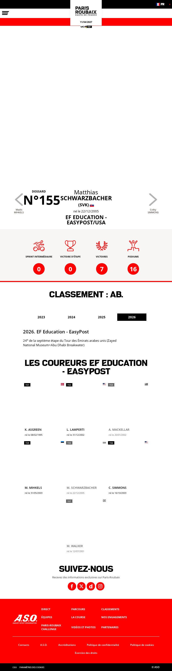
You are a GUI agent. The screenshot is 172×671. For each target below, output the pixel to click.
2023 (41, 317)
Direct (45, 609)
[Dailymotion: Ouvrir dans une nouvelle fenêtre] (91, 586)
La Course (78, 617)
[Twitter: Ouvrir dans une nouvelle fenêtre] (81, 586)
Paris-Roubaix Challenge (51, 627)
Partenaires (110, 627)
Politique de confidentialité (103, 645)
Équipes (46, 617)
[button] (161, 4)
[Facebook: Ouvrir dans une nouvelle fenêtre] (72, 586)
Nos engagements (114, 617)
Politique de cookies (142, 645)
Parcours (78, 609)
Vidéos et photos (83, 627)
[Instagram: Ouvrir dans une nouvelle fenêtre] (100, 586)
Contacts (23, 645)
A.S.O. (43, 645)
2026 (132, 317)
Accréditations (67, 645)
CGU (15, 667)
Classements (110, 609)
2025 (102, 317)
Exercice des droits (86, 653)
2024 (71, 317)
